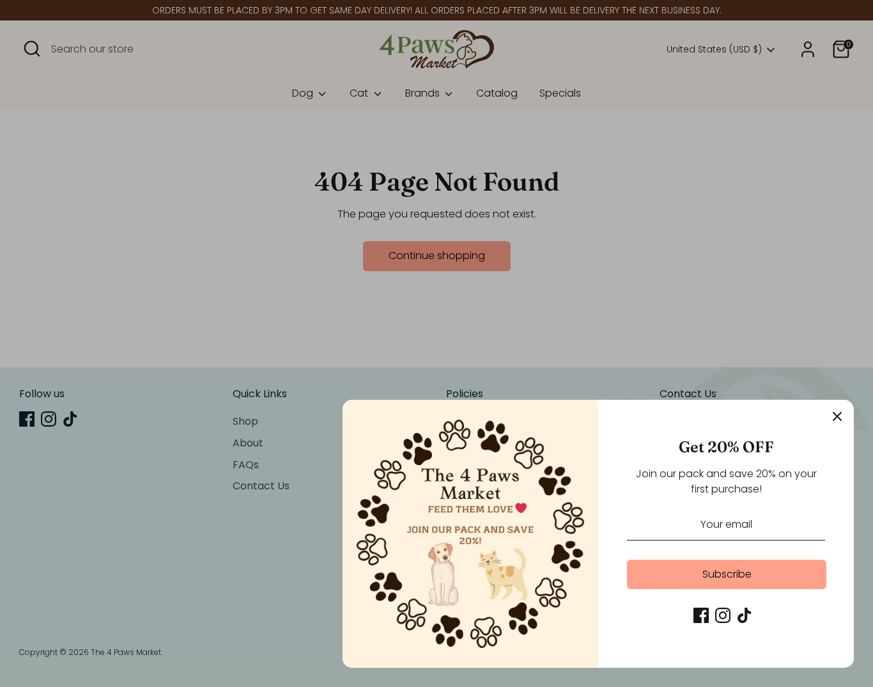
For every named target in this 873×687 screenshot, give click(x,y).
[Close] (837, 416)
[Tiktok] (744, 615)
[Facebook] (701, 615)
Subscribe (727, 574)
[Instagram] (722, 615)
